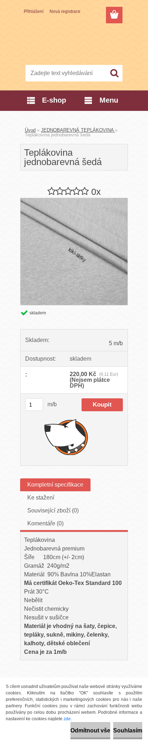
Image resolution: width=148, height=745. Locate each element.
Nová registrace (65, 11)
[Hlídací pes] (66, 436)
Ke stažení (40, 498)
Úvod (30, 130)
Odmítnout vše (90, 730)
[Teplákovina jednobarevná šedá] (74, 201)
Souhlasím (127, 730)
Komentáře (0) (45, 523)
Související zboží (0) (53, 510)
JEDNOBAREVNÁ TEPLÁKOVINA (78, 130)
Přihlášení (33, 11)
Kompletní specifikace (55, 485)
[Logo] (73, 42)
